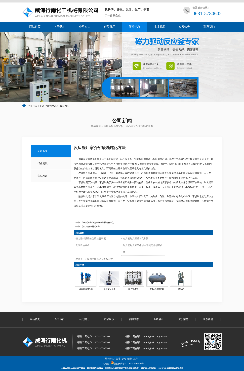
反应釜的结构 (82, 245)
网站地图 (104, 363)
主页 (41, 106)
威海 (135, 358)
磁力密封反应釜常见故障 (136, 238)
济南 (124, 358)
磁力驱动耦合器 (86, 289)
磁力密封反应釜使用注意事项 (91, 238)
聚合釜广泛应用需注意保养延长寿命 (94, 259)
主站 (118, 358)
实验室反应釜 (110, 289)
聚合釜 (181, 289)
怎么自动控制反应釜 (91, 226)
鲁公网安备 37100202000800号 (129, 363)
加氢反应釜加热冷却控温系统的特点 (98, 222)
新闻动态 (52, 106)
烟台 (129, 358)
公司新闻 (64, 106)
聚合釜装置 (133, 289)
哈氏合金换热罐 (157, 289)
